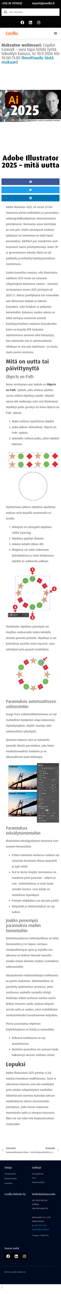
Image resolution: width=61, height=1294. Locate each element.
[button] (55, 33)
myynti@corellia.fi (43, 3)
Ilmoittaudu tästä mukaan (27, 60)
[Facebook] (22, 22)
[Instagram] (38, 22)
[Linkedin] (30, 22)
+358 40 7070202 (11, 3)
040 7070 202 (40, 1225)
